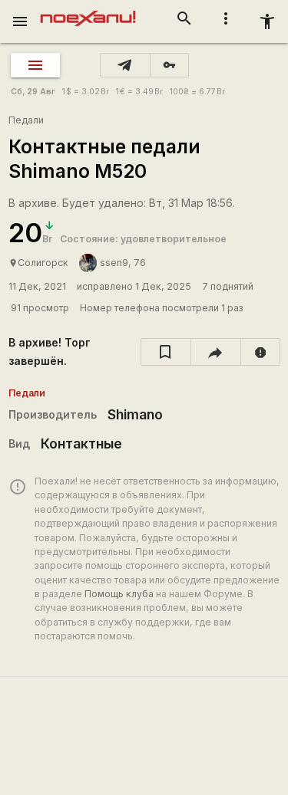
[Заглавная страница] (87, 10)
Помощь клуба (119, 594)
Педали (26, 120)
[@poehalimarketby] (125, 65)
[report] (260, 352)
